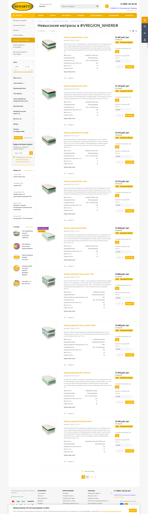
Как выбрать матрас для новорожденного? (28, 246)
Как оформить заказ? (95, 503)
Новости (40, 496)
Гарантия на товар (69, 501)
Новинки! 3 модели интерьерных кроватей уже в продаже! (22, 207)
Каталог (19, 15)
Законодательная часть (71, 503)
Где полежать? (96, 15)
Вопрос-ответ (92, 496)
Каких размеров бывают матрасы (27, 257)
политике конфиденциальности (110, 511)
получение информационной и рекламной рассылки (24, 159)
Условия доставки (69, 498)
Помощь (91, 490)
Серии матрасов (93, 498)
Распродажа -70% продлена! (23, 218)
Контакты (129, 15)
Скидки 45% (17, 185)
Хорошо (133, 510)
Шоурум (40, 503)
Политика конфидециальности (98, 501)
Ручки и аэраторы (19, 176)
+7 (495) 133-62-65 (128, 4)
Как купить (66, 15)
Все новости (29, 170)
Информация (68, 490)
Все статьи (29, 227)
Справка (80, 15)
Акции (40, 15)
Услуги (52, 15)
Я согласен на (24, 159)
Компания (42, 490)
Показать (18, 137)
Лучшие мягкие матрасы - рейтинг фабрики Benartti (27, 270)
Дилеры (40, 501)
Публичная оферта (94, 493)
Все (92, 477)
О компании (114, 15)
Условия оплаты (68, 496)
